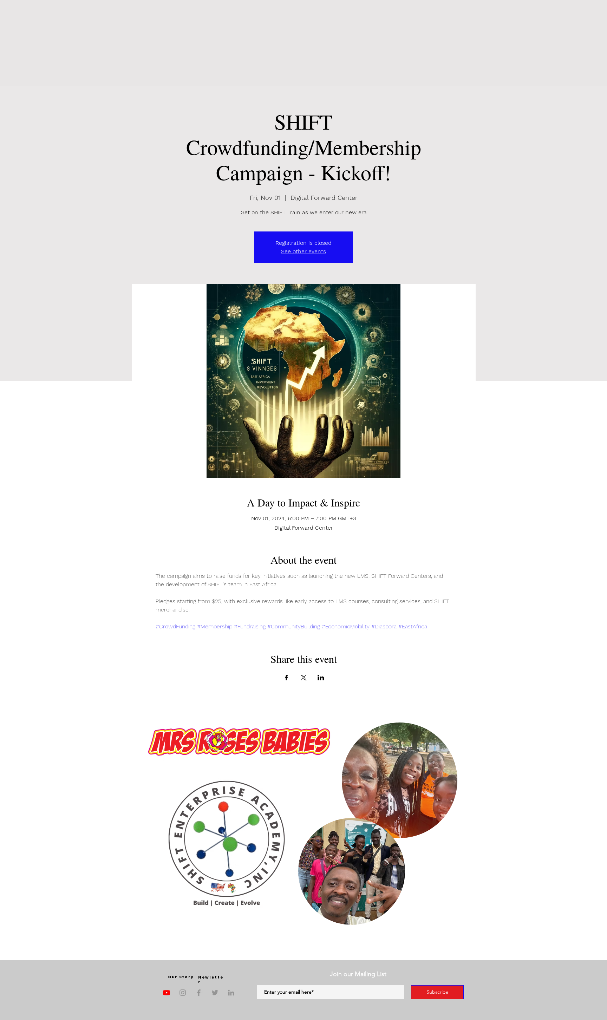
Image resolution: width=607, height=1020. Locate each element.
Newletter (210, 979)
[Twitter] (215, 992)
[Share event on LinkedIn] (321, 677)
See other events (303, 251)
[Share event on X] (303, 677)
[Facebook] (199, 992)
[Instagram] (182, 992)
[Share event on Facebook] (286, 677)
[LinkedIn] (231, 992)
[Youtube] (166, 992)
